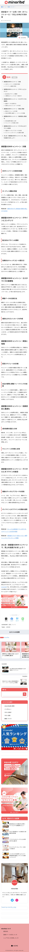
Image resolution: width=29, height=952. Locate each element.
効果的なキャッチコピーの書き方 (13, 96)
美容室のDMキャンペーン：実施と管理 (14, 109)
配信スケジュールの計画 (11, 111)
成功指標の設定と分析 (10, 121)
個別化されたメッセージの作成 (12, 105)
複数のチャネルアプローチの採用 (13, 130)
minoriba (3, 587)
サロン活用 (7, 715)
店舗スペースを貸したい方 (10, 934)
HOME (15, 946)
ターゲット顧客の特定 (10, 86)
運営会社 (5, 931)
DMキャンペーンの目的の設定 (12, 84)
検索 (24, 694)
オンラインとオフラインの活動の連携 (14, 132)
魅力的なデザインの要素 (11, 94)
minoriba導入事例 (9, 706)
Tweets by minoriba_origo (8, 907)
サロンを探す (7, 712)
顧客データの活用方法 (10, 103)
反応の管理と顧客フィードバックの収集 (15, 113)
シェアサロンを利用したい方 (10, 938)
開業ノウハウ (12, 624)
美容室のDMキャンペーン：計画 (12, 81)
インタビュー (7, 709)
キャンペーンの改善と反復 (11, 123)
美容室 (8, 627)
